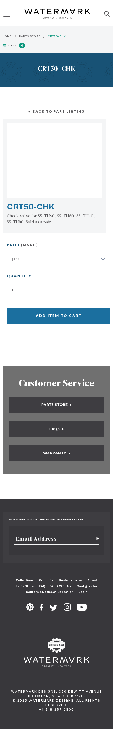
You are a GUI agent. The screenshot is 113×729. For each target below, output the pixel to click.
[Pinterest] (30, 609)
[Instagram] (67, 609)
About (92, 580)
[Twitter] (54, 609)
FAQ (42, 586)
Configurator (86, 586)
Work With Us (60, 586)
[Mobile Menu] (6, 14)
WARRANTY (55, 453)
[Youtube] (82, 609)
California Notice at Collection (49, 592)
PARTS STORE (29, 36)
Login (83, 592)
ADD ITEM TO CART (59, 315)
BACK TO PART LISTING (58, 111)
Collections (25, 580)
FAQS (55, 429)
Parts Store (25, 586)
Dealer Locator (70, 580)
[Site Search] (107, 14)
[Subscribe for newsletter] (96, 538)
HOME (7, 36)
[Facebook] (41, 609)
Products (46, 580)
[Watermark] (57, 14)
